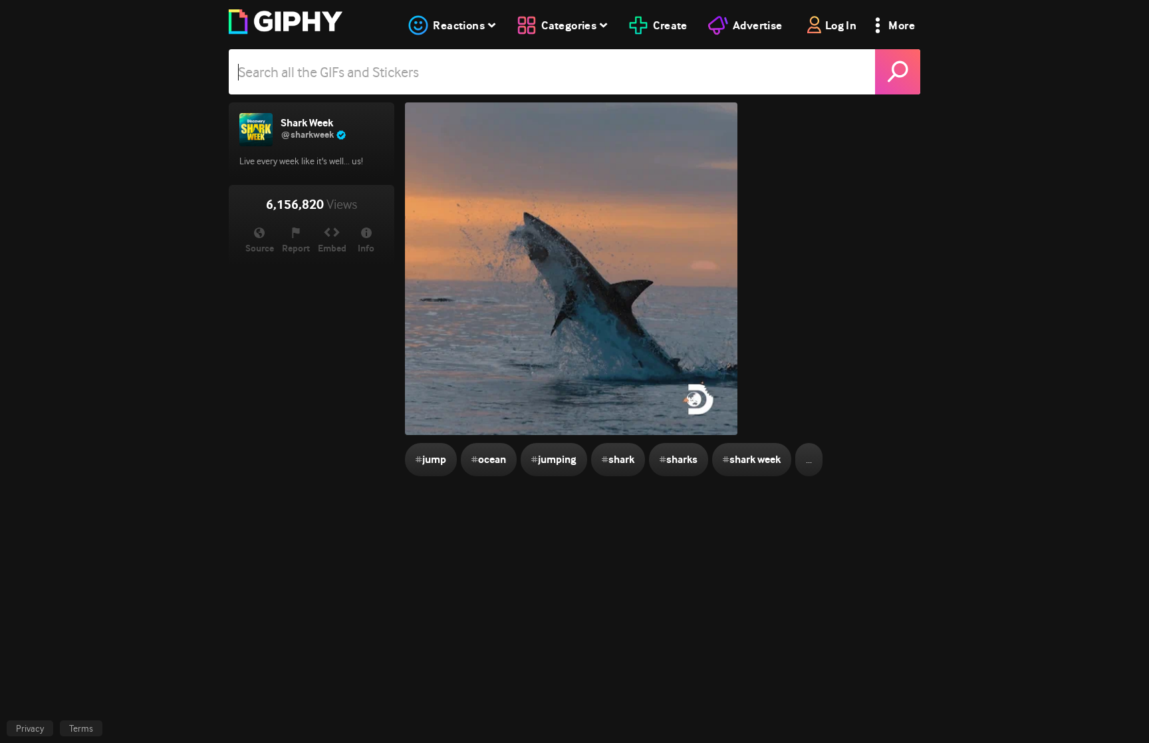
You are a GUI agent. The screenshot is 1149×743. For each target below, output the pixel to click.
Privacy (30, 728)
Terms (81, 728)
